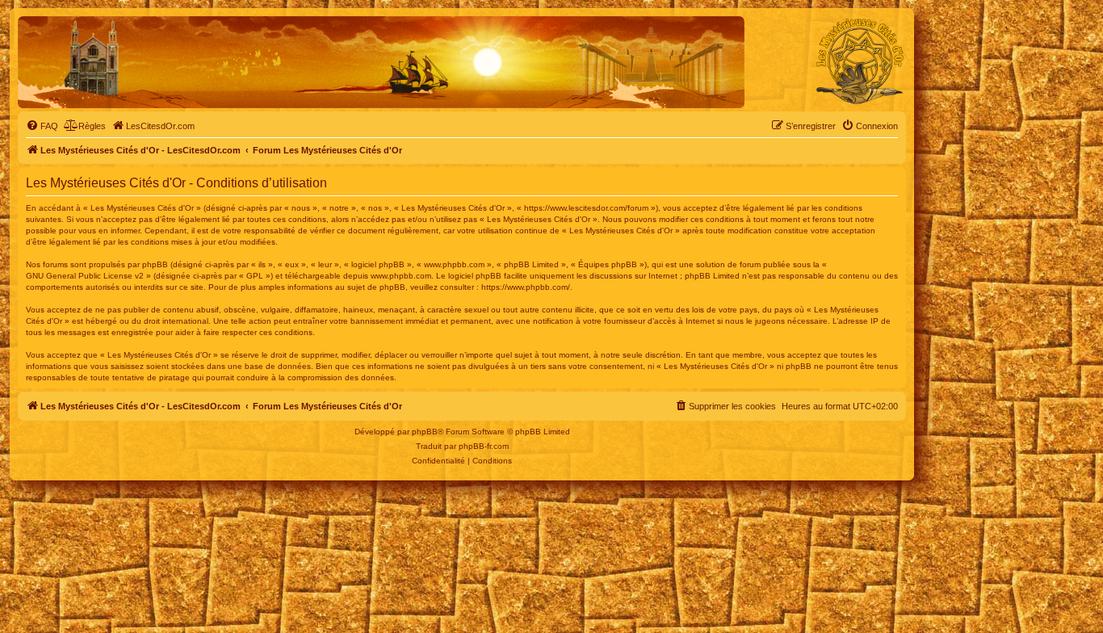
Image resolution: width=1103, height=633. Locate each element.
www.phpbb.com (401, 275)
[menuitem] (42, 126)
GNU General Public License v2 (85, 275)
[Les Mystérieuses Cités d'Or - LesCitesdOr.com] (860, 61)
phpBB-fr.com (484, 446)
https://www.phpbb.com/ (525, 287)
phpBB (425, 431)
